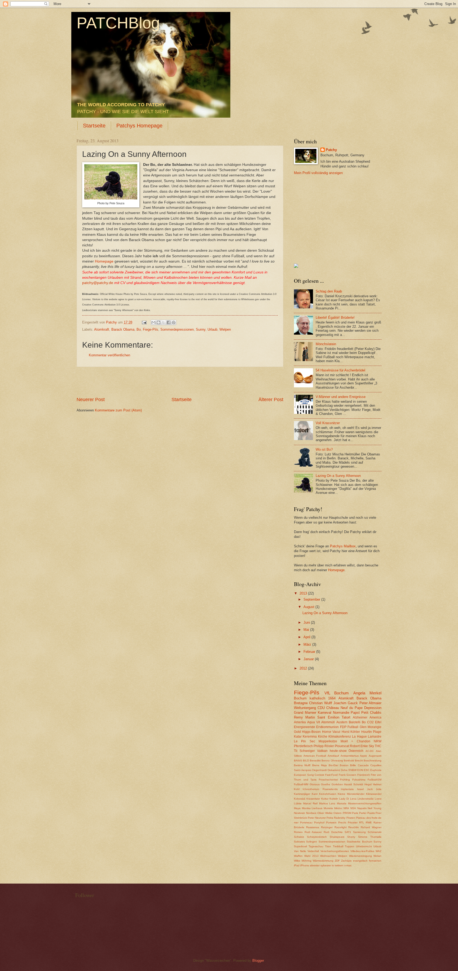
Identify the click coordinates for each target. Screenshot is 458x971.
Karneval (324, 713)
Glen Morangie (370, 727)
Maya (297, 808)
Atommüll (328, 722)
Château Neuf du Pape (344, 708)
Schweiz (299, 836)
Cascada (363, 765)
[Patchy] (296, 267)
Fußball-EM (374, 779)
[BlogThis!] (158, 322)
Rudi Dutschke (333, 832)
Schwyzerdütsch (317, 836)
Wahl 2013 (311, 855)
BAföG (298, 760)
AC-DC (369, 751)
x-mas (347, 865)
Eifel (378, 722)
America (375, 717)
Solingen (311, 841)
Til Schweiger (304, 750)
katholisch (317, 698)
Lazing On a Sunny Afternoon (338, 476)
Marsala (341, 803)
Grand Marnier (305, 713)
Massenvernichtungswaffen (364, 803)
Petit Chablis (371, 713)
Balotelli (354, 722)
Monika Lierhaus (312, 808)
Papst (355, 713)
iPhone (304, 865)
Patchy (331, 150)
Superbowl (300, 846)
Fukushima (358, 779)
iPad (297, 865)
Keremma (310, 736)
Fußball (352, 727)
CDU (321, 708)
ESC (366, 770)
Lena (353, 798)
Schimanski (374, 832)
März (307, 644)
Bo (138, 329)
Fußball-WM (301, 784)
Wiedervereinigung (360, 855)
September (312, 599)
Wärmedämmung (323, 860)
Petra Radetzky (336, 817)
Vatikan (322, 750)
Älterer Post (270, 399)
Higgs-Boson (311, 731)
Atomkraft (101, 329)
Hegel (368, 784)
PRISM (347, 813)
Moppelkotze (328, 741)
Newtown (299, 813)
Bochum (300, 698)
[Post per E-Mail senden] (144, 322)
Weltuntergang (305, 708)
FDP (343, 727)
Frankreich (363, 774)
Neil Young (374, 808)
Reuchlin (353, 827)
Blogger (258, 961)
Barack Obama (122, 329)
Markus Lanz (327, 803)
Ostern (337, 813)
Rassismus (312, 827)
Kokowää (299, 798)
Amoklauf (333, 755)
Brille (353, 765)
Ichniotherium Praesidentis (320, 789)
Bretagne (301, 703)
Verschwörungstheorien (334, 851)
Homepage (104, 261)
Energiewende (304, 727)
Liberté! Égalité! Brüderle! (335, 318)
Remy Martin (304, 717)
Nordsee (311, 813)
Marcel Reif (310, 803)
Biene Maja (319, 765)
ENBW (352, 770)
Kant (315, 793)
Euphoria (375, 770)
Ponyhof (319, 822)
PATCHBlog (118, 23)
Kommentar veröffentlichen (109, 355)
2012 (304, 668)
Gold (297, 731)
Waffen (298, 855)
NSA (353, 808)
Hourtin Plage (371, 731)
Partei (362, 813)
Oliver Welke (325, 813)
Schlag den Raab (329, 291)
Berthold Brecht (353, 760)
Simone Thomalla (369, 836)
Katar (298, 736)
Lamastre (374, 736)
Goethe (325, 784)
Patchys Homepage (139, 125)
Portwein (331, 822)
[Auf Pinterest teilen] (173, 322)
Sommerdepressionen (177, 329)
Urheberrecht (364, 846)
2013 (304, 593)
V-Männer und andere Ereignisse (340, 397)
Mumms (328, 808)
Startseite (94, 125)
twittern (339, 865)
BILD (306, 760)
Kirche (322, 736)
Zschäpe (346, 860)
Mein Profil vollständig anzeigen (318, 173)
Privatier (353, 822)
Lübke (298, 803)
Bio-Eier (333, 765)
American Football (314, 755)
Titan (328, 846)
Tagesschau (316, 846)
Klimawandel (373, 793)
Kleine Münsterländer (351, 793)
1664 (332, 698)
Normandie (341, 713)
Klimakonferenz (339, 736)
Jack (370, 789)
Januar (309, 659)
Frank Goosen (347, 774)
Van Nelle (300, 851)
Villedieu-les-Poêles (362, 851)
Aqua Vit (313, 722)
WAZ (378, 851)
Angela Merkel (367, 693)
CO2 (370, 722)
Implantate (347, 789)
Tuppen (349, 846)
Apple (363, 755)
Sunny (200, 329)
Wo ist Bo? (324, 449)
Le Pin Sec (304, 741)
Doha (344, 770)
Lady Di (344, 798)
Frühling (345, 779)
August (309, 607)
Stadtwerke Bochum (359, 841)
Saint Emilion (328, 717)
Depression (372, 708)
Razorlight (340, 827)
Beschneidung (372, 760)
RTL (361, 822)
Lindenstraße (366, 798)
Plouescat (342, 746)
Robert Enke (359, 746)
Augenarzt (375, 755)
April (307, 637)
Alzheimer (360, 717)
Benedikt (315, 760)
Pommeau (306, 822)
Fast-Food (331, 774)
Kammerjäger (302, 793)
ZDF (337, 860)
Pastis (371, 813)
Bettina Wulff (302, 765)
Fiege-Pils (150, 329)
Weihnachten (328, 855)
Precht (342, 822)
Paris (355, 813)
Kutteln (333, 798)
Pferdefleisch (303, 746)
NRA (346, 808)
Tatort (346, 717)
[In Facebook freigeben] (168, 322)
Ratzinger (327, 827)
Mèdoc (338, 808)
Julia (378, 789)
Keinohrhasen (327, 793)
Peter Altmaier (370, 703)
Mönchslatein (326, 344)
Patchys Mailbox (343, 546)
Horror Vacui (331, 731)
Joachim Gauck (345, 703)
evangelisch (360, 860)
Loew (378, 798)
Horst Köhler (351, 731)
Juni (307, 622)
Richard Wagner (371, 827)
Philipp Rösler (324, 746)
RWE (369, 822)
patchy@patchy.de (97, 283)
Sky (371, 746)
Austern (341, 722)
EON (360, 770)
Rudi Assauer (313, 832)
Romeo (298, 832)
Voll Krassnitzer (328, 423)
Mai (306, 630)
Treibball (338, 846)
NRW (377, 741)
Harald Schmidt (353, 784)
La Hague (359, 736)
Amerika (300, 722)
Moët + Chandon (355, 741)
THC (378, 746)
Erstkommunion (327, 727)
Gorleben (337, 784)
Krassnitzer (313, 798)
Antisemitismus (350, 755)
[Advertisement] (180, 382)
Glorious (315, 784)
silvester (315, 865)
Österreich (356, 750)
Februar (309, 652)
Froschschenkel (328, 779)
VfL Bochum (336, 693)
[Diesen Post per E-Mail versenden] (153, 322)
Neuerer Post (91, 399)
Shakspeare (337, 836)
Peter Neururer (317, 817)
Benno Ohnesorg (332, 760)
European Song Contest (309, 774)
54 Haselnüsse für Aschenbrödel (340, 370)
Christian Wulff (320, 703)
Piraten (350, 817)
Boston (344, 765)
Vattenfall (313, 851)
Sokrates (299, 841)
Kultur (324, 798)
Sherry (351, 836)
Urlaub (212, 329)
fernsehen (375, 860)
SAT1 (348, 832)
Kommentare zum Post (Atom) (118, 410)
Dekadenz (334, 770)
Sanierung (359, 832)
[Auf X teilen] (163, 322)
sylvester (325, 865)
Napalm (362, 808)
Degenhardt (319, 770)
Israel (360, 789)
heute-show (338, 750)
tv (333, 865)
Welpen (225, 329)
